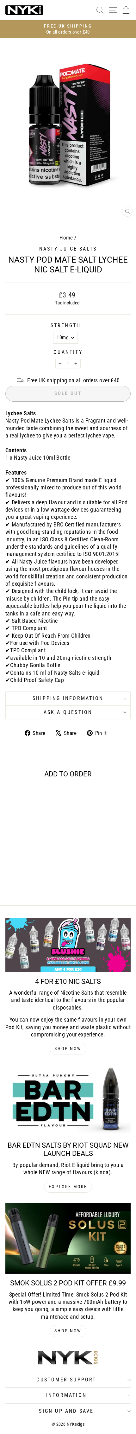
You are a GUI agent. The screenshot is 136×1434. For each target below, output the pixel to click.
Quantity (68, 352)
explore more (68, 1186)
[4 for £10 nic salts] (68, 945)
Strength (66, 325)
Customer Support (66, 1380)
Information (66, 1395)
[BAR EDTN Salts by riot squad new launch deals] (68, 1100)
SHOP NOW (67, 1048)
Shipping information (68, 698)
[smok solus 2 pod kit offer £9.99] (68, 1238)
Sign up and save (66, 1411)
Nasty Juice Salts (68, 249)
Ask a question (68, 712)
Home (66, 237)
